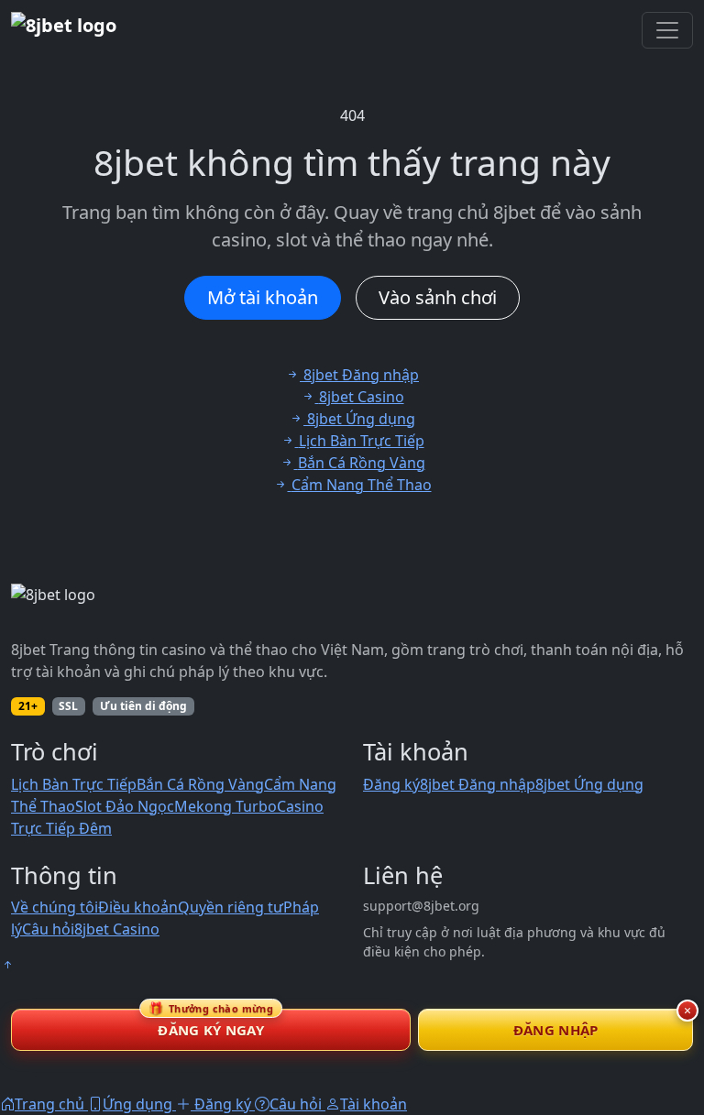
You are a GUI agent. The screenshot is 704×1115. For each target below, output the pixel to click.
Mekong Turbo (225, 806)
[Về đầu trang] (7, 965)
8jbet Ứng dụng (589, 784)
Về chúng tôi (54, 907)
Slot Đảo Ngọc (124, 806)
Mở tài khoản (262, 297)
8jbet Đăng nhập (477, 784)
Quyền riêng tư (230, 907)
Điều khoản (138, 907)
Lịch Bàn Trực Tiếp (74, 784)
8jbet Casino (117, 929)
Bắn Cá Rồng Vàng (200, 784)
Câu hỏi (48, 929)
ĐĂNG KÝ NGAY (210, 1024)
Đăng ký (391, 784)
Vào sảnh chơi (438, 297)
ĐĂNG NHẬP (556, 1030)
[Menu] (667, 30)
